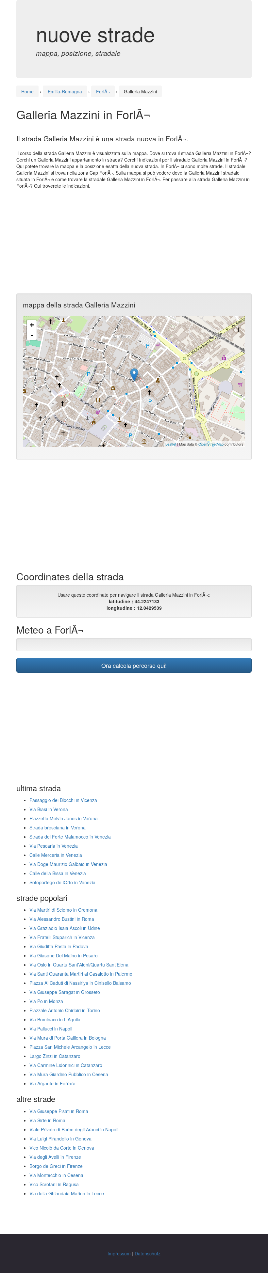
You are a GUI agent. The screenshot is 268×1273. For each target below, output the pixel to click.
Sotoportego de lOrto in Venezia (62, 882)
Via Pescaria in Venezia (53, 845)
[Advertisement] (134, 241)
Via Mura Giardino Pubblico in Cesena (68, 1074)
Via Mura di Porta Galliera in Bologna (67, 1037)
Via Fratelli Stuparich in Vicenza (62, 937)
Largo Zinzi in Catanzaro (54, 1056)
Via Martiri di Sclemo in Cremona (63, 909)
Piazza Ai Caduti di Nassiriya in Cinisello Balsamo (80, 983)
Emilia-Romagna (65, 91)
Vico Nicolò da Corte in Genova (61, 1147)
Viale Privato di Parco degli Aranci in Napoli (73, 1129)
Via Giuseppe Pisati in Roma (58, 1111)
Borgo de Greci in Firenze (56, 1166)
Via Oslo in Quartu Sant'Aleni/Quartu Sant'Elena (78, 964)
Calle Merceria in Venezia (55, 855)
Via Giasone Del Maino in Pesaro (63, 955)
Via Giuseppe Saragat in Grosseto (64, 992)
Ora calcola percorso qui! (134, 665)
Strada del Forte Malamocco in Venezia (70, 836)
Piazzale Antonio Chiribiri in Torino (64, 1010)
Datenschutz (147, 1253)
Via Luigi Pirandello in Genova (60, 1138)
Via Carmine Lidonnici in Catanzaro (65, 1065)
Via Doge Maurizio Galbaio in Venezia (68, 864)
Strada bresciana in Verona (57, 827)
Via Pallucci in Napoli (50, 1028)
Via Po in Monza (46, 1001)
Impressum (119, 1253)
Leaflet (170, 444)
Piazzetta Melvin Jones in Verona (63, 818)
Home (27, 91)
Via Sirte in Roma (47, 1120)
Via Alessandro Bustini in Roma (61, 919)
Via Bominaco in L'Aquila (54, 1019)
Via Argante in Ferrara (52, 1083)
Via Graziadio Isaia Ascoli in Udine (64, 928)
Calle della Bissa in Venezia (57, 873)
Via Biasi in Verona (48, 809)
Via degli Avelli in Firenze (55, 1157)
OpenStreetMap (211, 444)
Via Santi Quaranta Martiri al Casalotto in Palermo (80, 973)
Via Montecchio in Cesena (56, 1175)
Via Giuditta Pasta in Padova (58, 946)
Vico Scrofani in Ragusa (54, 1184)
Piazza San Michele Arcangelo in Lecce (70, 1047)
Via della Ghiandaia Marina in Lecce (66, 1193)
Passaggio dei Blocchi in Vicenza (63, 800)
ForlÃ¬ (103, 91)
